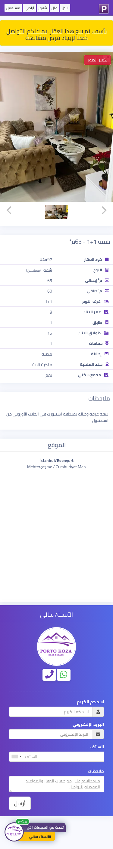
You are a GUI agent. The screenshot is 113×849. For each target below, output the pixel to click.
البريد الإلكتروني (88, 724)
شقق (43, 7)
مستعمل (13, 7)
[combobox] (16, 756)
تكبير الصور (97, 60)
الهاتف (97, 747)
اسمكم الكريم (90, 702)
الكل (65, 7)
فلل (54, 7)
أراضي (29, 7)
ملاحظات (96, 771)
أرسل (20, 803)
